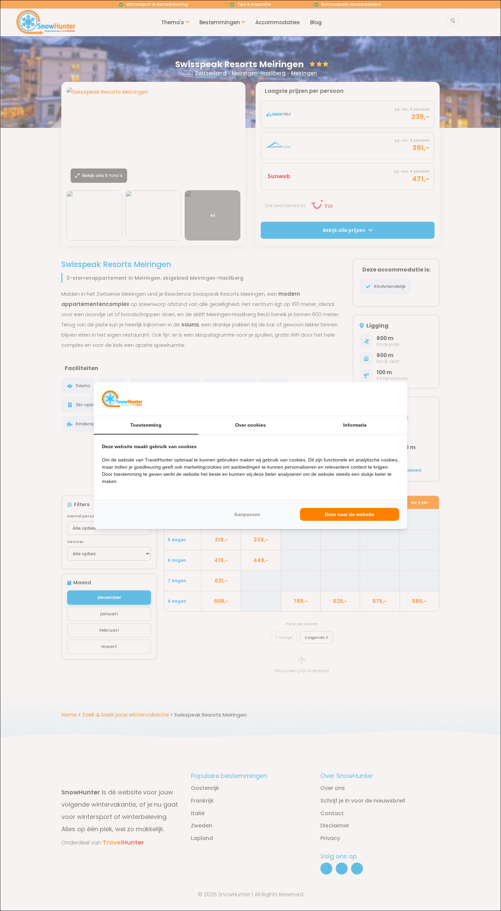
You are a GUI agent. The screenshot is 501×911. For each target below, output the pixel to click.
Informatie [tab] (355, 425)
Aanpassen (247, 514)
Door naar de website (349, 514)
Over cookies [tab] (250, 425)
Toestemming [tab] (146, 425)
